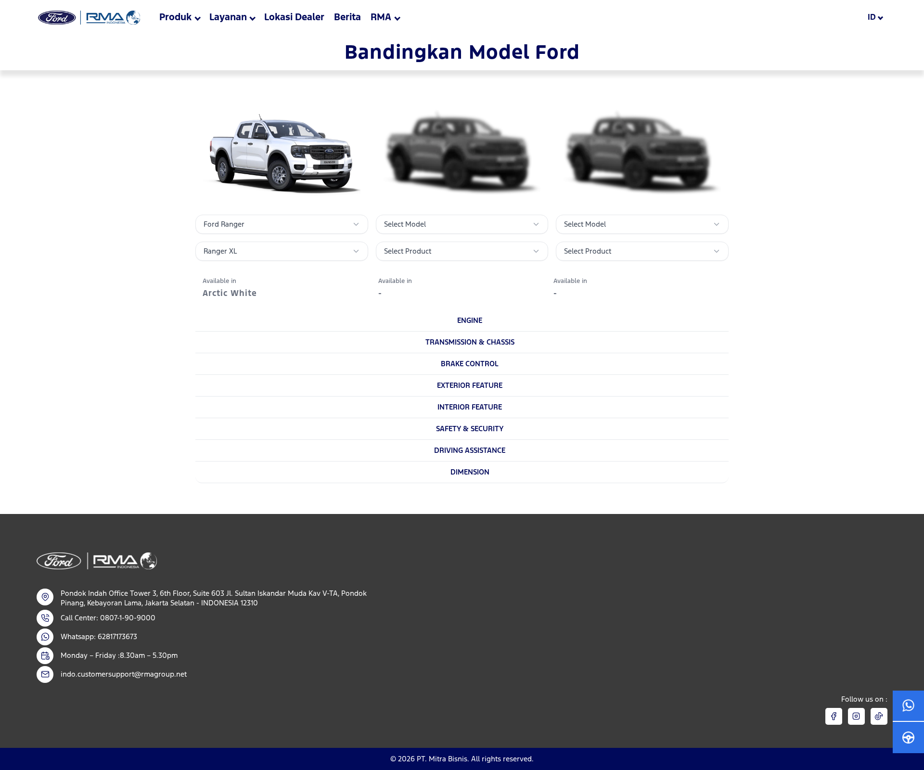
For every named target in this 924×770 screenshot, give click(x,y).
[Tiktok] (879, 716)
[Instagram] (856, 716)
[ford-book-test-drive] (908, 737)
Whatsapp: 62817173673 (99, 636)
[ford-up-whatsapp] (908, 706)
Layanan (228, 17)
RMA (381, 17)
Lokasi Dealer (294, 17)
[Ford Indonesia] (88, 17)
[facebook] (833, 716)
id (872, 17)
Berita (347, 17)
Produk (175, 17)
